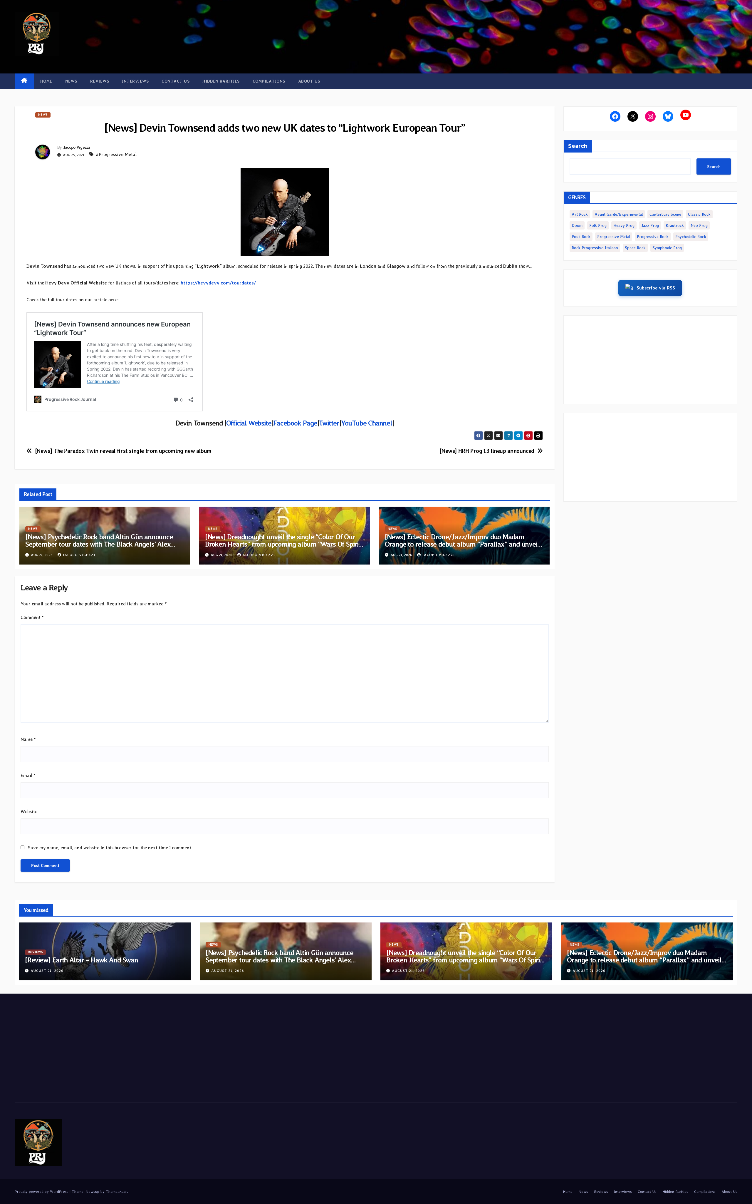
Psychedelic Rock (690, 236)
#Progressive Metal (116, 154)
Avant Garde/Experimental (619, 214)
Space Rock (635, 247)
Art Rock (580, 214)
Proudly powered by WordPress (42, 1191)
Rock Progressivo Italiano (595, 247)
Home (46, 81)
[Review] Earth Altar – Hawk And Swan (81, 960)
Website (29, 811)
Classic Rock (699, 214)
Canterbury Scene (665, 214)
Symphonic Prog (667, 247)
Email (28, 775)
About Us (309, 81)
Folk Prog (598, 225)
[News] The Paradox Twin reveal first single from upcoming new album (123, 451)
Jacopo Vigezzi (76, 147)
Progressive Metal (613, 236)
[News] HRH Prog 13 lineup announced (486, 451)
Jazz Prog (650, 225)
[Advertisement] (650, 360)
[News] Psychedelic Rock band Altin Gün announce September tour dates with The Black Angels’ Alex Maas (99, 544)
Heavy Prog (623, 225)
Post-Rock (581, 236)
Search (578, 146)
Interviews (135, 81)
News (71, 81)
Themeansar (116, 1191)
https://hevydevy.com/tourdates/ (218, 283)
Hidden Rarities (221, 81)
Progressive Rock (653, 236)
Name (28, 739)
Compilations (269, 81)
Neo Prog (699, 225)
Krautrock (675, 225)
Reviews (99, 81)
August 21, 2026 (47, 971)
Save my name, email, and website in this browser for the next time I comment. (110, 847)
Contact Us (175, 81)
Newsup (92, 1191)
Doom (577, 225)
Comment (32, 617)
